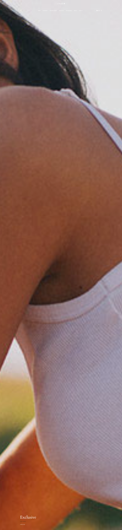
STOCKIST (45, 10)
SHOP (39, 10)
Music (75, 10)
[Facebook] (97, 10)
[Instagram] (99, 10)
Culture (81, 10)
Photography (69, 10)
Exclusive (61, 10)
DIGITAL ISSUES (53, 10)
